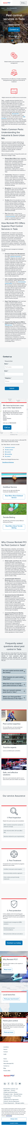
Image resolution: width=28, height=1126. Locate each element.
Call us (7, 427)
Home (3, 8)
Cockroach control (10, 447)
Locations (6, 1047)
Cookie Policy (7, 1097)
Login (5, 1054)
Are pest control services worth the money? (13, 671)
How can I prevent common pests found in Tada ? (12, 691)
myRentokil (6, 1090)
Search (5, 1049)
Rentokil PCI (15, 114)
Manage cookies (19, 1103)
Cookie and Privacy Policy (10, 1092)
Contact (6, 1052)
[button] (14, 42)
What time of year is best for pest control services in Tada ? (13, 684)
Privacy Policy (17, 1096)
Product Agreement (9, 1103)
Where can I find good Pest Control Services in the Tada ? (12, 698)
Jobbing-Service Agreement (11, 1099)
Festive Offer (7, 1070)
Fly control (7, 456)
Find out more (8, 1032)
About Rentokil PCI (12, 8)
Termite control (9, 449)
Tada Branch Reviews (8, 462)
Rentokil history (18, 1094)
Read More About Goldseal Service (14, 497)
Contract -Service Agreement (11, 1101)
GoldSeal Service (10, 487)
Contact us (14, 29)
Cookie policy (9, 1115)
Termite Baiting (9, 517)
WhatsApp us (14, 36)
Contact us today (14, 943)
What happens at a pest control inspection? (13, 678)
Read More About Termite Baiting (14, 527)
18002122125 (14, 25)
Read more (7, 970)
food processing (10, 216)
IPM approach (8, 325)
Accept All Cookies (14, 1123)
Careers (13, 1090)
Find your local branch (11, 999)
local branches (7, 10)
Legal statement (8, 1096)
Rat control (8, 452)
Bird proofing (8, 454)
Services (6, 1061)
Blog (5, 1068)
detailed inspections (15, 256)
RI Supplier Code (8, 1094)
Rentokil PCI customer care (11, 1089)
